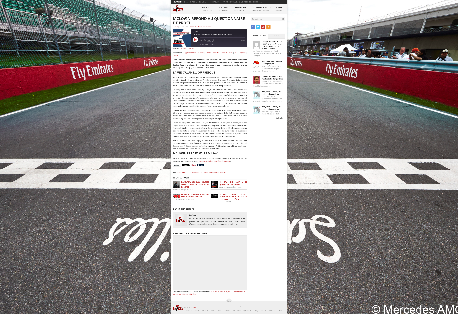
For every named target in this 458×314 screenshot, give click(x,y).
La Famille (204, 172)
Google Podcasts (212, 53)
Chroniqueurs (182, 172)
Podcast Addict (226, 53)
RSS (236, 53)
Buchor (205, 311)
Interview (195, 172)
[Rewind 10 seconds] (204, 41)
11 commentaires (179, 199)
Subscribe (204, 45)
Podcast (193, 27)
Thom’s (280, 311)
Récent (276, 36)
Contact (279, 8)
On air (207, 8)
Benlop (189, 311)
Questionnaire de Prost (217, 172)
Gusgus (227, 311)
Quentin (247, 311)
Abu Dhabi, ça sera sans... (196, 2)
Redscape (190, 48)
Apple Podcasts (190, 53)
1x (209, 41)
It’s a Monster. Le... (230, 2)
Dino (213, 311)
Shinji (256, 311)
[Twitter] (258, 27)
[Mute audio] (201, 41)
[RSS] (268, 27)
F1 (190, 172)
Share (213, 45)
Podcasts (223, 8)
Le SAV (175, 27)
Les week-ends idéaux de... (251, 2)
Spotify (242, 53)
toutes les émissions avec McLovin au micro (214, 161)
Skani (263, 311)
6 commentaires (178, 189)
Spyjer (272, 311)
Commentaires (259, 36)
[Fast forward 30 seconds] (213, 41)
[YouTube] (263, 27)
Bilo (197, 311)
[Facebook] (253, 27)
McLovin (183, 48)
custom (175, 55)
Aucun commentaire (205, 27)
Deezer (200, 53)
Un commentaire (216, 202)
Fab (219, 311)
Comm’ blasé (214, 2)
